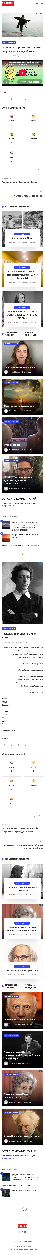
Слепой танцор (12, 444)
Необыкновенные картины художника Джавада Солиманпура (19, 480)
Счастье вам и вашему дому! (20, 406)
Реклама (27, 1246)
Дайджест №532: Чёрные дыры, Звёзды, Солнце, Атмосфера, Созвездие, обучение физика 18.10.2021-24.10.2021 (24, 526)
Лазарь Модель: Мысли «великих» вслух (17, 1095)
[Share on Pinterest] (18, 745)
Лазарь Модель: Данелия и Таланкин (22, 889)
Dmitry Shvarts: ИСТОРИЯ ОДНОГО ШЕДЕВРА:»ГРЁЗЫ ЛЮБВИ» (22, 315)
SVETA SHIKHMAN (9, 43)
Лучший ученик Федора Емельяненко (16, 1185)
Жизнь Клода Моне (22, 238)
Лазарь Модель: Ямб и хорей (28, 195)
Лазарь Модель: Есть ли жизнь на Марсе (25, 536)
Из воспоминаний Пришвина (22, 970)
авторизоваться (8, 506)
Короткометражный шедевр (19, 367)
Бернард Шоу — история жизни (24, 1190)
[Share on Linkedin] (25, 745)
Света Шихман (21, 242)
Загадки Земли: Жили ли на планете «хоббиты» (20, 545)
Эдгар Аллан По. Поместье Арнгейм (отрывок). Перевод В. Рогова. (20, 830)
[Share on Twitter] (11, 745)
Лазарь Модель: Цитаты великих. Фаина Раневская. (22, 929)
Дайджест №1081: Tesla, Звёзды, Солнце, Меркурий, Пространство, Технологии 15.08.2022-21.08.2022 (25, 1177)
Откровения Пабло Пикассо (19, 1019)
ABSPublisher (26, 1242)
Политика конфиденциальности (22, 1249)
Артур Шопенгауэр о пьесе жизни (22, 1136)
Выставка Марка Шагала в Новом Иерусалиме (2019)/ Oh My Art (22, 275)
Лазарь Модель (9, 629)
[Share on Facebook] (4, 745)
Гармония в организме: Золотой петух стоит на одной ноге (23, 847)
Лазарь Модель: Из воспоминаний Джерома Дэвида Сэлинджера (22, 1055)
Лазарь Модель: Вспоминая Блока (19, 182)
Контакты (18, 1246)
